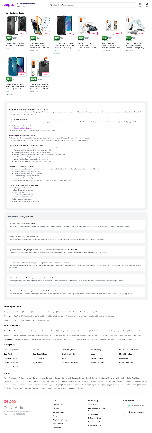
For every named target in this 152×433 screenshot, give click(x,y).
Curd (37, 339)
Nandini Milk (70, 335)
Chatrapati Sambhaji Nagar (80, 378)
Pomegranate (35, 331)
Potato (80, 331)
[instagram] (6, 407)
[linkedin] (23, 407)
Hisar (52, 381)
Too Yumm (44, 335)
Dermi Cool (36, 320)
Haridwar (46, 381)
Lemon (86, 331)
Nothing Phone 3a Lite (51, 316)
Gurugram (32, 381)
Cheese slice (79, 339)
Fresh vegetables (100, 339)
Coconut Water (81, 316)
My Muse (23, 335)
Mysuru (51, 385)
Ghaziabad (7, 381)
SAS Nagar (8, 388)
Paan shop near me (58, 339)
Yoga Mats (95, 312)
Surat (22, 388)
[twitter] (12, 407)
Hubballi (64, 381)
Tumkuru (28, 388)
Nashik (64, 385)
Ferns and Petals (135, 335)
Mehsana (37, 385)
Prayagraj (106, 385)
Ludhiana (15, 385)
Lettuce (140, 331)
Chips (32, 339)
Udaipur (35, 388)
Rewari (134, 385)
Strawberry (25, 331)
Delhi (129, 378)
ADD (22, 33)
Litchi (62, 316)
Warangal (80, 388)
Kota (134, 381)
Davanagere (112, 378)
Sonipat (15, 388)
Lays (50, 335)
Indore (80, 381)
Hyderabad (73, 381)
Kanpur (100, 381)
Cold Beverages (50, 312)
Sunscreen (27, 312)
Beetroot (45, 331)
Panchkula (85, 385)
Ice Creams (18, 312)
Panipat (93, 385)
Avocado (17, 331)
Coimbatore (103, 378)
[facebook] (17, 407)
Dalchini (93, 331)
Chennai (94, 378)
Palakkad (77, 385)
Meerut (29, 385)
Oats (59, 312)
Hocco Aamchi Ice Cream (106, 316)
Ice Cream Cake (37, 312)
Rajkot (128, 385)
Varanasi (57, 388)
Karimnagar (109, 381)
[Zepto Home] (9, 5)
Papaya (119, 331)
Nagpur (58, 385)
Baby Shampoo (85, 312)
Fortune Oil (103, 335)
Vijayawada (71, 388)
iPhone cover (70, 316)
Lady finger (72, 331)
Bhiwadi (57, 378)
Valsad (50, 388)
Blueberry (111, 331)
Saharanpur (142, 385)
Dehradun (121, 378)
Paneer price (131, 339)
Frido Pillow (26, 320)
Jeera (125, 331)
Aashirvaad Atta (33, 335)
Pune (123, 385)
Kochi (122, 381)
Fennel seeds (102, 331)
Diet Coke (92, 316)
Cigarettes (24, 339)
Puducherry (115, 385)
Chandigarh (66, 378)
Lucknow (7, 385)
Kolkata (128, 381)
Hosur (58, 381)
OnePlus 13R (18, 316)
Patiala (99, 385)
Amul (78, 335)
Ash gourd (53, 331)
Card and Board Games (70, 312)
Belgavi (42, 378)
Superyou (111, 335)
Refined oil (111, 339)
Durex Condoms (122, 335)
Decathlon (45, 320)
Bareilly (35, 378)
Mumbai (44, 385)
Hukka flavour (45, 339)
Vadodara (43, 388)
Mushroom (132, 331)
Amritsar (29, 378)
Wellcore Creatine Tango (33, 316)
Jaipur (86, 381)
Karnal (116, 381)
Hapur (39, 381)
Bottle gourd (62, 331)
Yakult (16, 335)
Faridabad (135, 378)
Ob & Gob (17, 320)
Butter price (121, 339)
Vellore (63, 388)
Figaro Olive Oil (59, 335)
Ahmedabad (13, 378)
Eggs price (69, 339)
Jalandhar (93, 381)
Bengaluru (49, 378)
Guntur (24, 381)
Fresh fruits (89, 339)
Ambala (21, 378)
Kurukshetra (141, 381)
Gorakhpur (16, 381)
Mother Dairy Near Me (89, 335)
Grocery (17, 339)
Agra (5, 378)
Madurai (22, 385)
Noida (70, 385)
